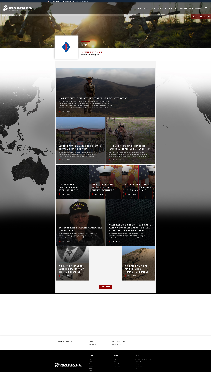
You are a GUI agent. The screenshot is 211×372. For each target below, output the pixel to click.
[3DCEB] (61, 65)
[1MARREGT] (68, 63)
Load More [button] (105, 287)
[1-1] (71, 63)
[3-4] (118, 63)
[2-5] (93, 63)
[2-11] (129, 63)
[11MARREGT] (122, 63)
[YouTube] (201, 16)
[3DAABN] (57, 65)
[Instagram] (205, 16)
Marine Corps (68, 365)
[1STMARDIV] (57, 63)
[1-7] (107, 63)
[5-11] (136, 63)
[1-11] (125, 63)
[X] (197, 16)
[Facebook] (193, 16)
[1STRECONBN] (147, 63)
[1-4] (82, 63)
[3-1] (79, 63)
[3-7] (114, 63)
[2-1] (75, 63)
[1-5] (89, 63)
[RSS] (209, 16)
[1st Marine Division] (17, 8)
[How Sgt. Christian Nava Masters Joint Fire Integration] (105, 92)
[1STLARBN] (143, 63)
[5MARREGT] (86, 63)
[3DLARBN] (64, 65)
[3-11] (132, 63)
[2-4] (100, 63)
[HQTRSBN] (64, 63)
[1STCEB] (139, 63)
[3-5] (96, 63)
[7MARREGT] (104, 63)
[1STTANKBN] (150, 63)
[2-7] (111, 63)
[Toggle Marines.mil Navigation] (206, 8)
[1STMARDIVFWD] (61, 63)
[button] (82, 1)
